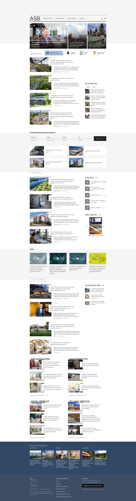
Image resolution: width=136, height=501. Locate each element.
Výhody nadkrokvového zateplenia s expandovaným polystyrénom (97, 296)
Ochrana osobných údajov (63, 494)
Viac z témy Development (38, 437)
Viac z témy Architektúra (38, 395)
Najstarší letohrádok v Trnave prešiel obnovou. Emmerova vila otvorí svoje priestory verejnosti (52, 387)
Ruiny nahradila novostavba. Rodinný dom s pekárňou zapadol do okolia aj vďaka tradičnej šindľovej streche (62, 288)
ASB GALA (82, 18)
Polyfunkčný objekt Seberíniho (93, 162)
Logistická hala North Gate (92, 151)
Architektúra (47, 18)
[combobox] (53, 140)
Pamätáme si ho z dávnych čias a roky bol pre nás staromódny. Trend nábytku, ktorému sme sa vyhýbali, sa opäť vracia (61, 464)
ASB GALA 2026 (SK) (96, 207)
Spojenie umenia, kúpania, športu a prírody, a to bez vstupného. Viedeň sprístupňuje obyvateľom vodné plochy (62, 181)
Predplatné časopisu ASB (62, 486)
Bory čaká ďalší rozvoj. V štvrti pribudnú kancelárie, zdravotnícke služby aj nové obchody (52, 429)
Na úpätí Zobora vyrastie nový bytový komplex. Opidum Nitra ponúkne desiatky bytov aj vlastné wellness (61, 62)
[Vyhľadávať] (105, 18)
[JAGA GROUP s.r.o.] (34, 481)
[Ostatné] (87, 18)
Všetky (33, 279)
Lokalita (48, 137)
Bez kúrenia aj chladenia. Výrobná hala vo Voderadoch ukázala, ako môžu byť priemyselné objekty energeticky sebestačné (98, 110)
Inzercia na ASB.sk (60, 489)
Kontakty (58, 483)
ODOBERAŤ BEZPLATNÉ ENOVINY (93, 486)
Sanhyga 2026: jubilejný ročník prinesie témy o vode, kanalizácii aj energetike (91, 387)
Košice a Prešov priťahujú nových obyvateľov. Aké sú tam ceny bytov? (52, 406)
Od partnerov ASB (92, 285)
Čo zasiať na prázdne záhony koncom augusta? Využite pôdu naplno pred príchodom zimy (87, 463)
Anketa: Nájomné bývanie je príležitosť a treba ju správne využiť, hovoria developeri (51, 418)
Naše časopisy (91, 215)
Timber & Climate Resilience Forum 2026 (98, 201)
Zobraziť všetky (36, 172)
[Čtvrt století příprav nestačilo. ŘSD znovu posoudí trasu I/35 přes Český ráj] (35, 454)
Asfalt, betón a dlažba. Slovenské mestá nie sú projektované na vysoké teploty (91, 406)
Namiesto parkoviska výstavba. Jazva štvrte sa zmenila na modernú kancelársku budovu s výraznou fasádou (98, 116)
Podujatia (89, 178)
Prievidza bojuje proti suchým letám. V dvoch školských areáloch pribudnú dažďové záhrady (97, 45)
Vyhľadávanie (33, 137)
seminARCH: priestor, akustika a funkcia (98, 182)
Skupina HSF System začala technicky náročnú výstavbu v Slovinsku (90, 376)
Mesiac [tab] (94, 87)
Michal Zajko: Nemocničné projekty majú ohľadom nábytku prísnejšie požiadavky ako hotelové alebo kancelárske (48, 42)
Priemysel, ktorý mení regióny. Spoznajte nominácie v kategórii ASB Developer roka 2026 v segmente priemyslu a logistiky (58, 269)
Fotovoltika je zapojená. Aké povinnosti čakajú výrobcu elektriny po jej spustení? (98, 290)
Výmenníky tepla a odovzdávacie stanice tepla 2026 (97, 188)
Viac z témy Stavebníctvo (76, 395)
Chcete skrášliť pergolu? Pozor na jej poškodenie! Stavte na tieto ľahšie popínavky (100, 462)
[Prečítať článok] (49, 36)
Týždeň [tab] (88, 87)
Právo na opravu (60, 491)
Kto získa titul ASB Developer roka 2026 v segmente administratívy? (77, 267)
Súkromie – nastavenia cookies (63, 496)
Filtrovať (98, 138)
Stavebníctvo (59, 18)
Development (71, 18)
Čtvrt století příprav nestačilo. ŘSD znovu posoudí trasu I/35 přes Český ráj (35, 462)
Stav (79, 137)
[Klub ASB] (102, 18)
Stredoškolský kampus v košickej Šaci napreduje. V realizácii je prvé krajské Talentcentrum (53, 376)
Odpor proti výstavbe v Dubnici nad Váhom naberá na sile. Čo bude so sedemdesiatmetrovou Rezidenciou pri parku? (98, 104)
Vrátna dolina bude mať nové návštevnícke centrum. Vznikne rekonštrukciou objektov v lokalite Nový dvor (62, 326)
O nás (57, 481)
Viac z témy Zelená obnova (76, 437)
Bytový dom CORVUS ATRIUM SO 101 (54, 162)
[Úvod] (35, 18)
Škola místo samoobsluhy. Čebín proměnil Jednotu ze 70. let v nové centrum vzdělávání (47, 463)
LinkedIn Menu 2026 (96, 195)
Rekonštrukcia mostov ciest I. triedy (54, 150)
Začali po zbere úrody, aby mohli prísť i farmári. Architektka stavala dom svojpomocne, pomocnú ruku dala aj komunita (74, 464)
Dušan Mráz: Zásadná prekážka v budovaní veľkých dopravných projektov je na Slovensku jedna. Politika (62, 308)
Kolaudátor (42, 279)
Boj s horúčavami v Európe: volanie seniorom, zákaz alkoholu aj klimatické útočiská (91, 429)
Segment (64, 137)
